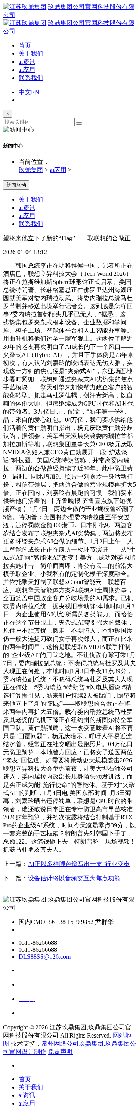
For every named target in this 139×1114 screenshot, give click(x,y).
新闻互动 (16, 185)
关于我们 (31, 53)
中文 (25, 92)
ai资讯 (27, 61)
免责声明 (60, 1051)
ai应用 (27, 69)
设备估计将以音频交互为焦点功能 (74, 878)
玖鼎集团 (31, 169)
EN (35, 92)
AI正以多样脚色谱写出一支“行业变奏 (79, 864)
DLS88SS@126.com (45, 956)
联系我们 (31, 78)
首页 (25, 45)
